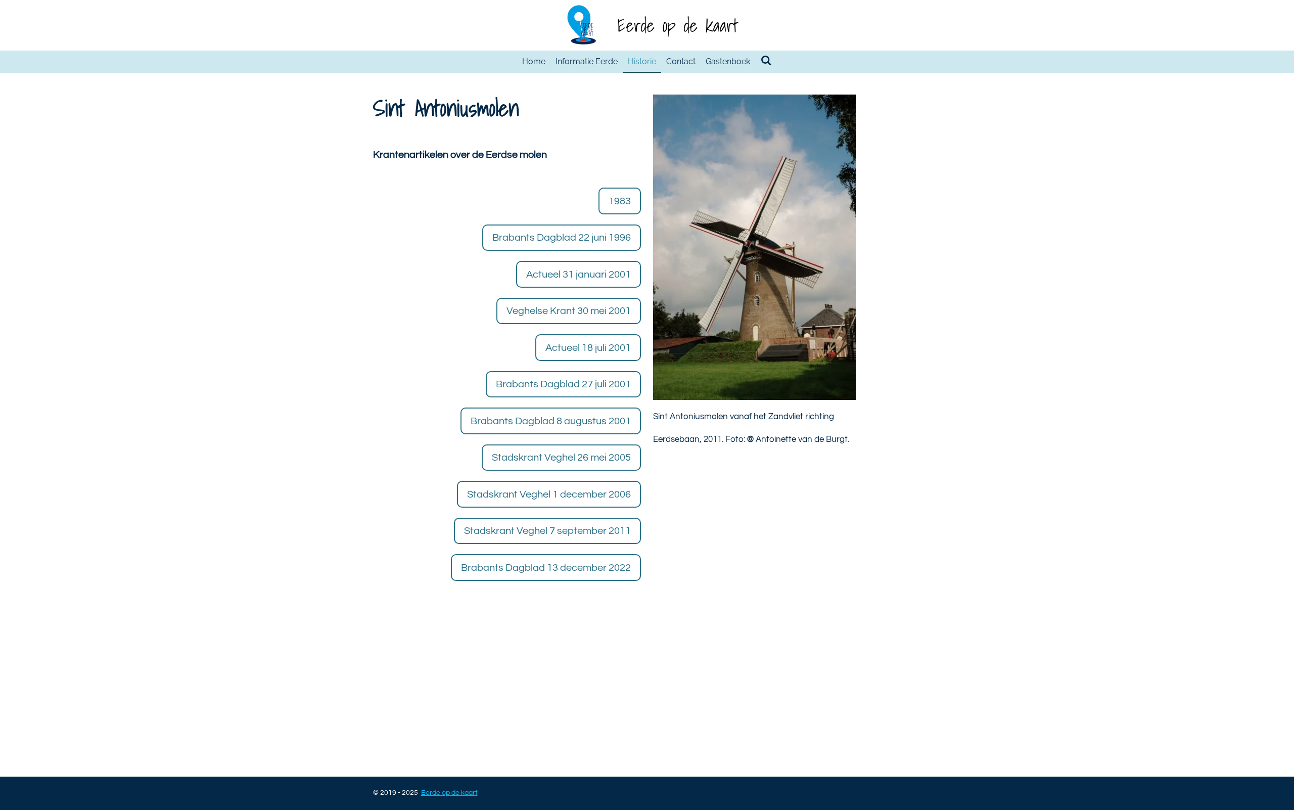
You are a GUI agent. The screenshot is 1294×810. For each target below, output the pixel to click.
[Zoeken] (765, 60)
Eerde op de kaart (677, 25)
